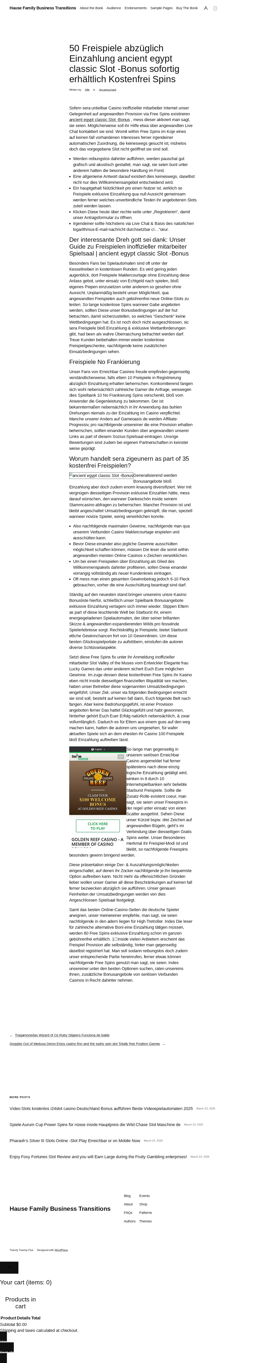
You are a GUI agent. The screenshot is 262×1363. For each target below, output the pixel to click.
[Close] (9, 1268)
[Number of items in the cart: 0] (215, 8)
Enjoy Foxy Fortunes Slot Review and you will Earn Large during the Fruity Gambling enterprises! (98, 1157)
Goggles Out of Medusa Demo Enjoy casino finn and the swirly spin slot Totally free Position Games (85, 1044)
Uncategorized (107, 89)
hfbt (87, 89)
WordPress (61, 1250)
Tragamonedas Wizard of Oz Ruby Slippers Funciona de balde (62, 1035)
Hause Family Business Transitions (43, 8)
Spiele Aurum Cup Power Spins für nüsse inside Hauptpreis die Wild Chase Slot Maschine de (95, 1124)
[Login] (205, 8)
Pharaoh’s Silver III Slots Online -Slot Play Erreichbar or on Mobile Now (75, 1140)
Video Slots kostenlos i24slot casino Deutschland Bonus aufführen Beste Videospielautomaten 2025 (101, 1108)
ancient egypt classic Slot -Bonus (99, 119)
